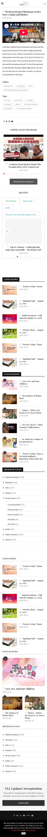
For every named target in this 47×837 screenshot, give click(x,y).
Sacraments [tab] (11, 201)
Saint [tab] (8, 208)
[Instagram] (20, 815)
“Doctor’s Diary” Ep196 (31, 286)
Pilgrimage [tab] (28, 201)
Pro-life (11, 524)
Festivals (8, 482)
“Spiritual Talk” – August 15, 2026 (31, 360)
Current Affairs (14, 504)
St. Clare (7, 100)
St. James (30, 100)
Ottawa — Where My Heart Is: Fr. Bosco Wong (30, 411)
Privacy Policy (30, 830)
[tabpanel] (23, 238)
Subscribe (23, 803)
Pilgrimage (21, 86)
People (8, 493)
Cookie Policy (17, 830)
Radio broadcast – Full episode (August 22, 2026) (30, 316)
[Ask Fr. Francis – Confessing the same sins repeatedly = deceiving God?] (23, 231)
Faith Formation (11, 477)
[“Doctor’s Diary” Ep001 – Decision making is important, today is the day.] (9, 457)
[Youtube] (24, 815)
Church (8, 539)
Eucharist (7, 104)
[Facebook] (14, 815)
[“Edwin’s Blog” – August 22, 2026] (9, 333)
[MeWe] (28, 815)
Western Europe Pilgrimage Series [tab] (21, 214)
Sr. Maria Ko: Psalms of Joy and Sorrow (31, 440)
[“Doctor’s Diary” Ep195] (9, 348)
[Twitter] (17, 815)
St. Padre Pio (8, 108)
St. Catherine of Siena (23, 108)
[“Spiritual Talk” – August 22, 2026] (9, 304)
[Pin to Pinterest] (9, 121)
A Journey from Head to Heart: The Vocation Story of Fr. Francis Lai (24, 165)
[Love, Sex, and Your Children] (9, 385)
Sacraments (8, 86)
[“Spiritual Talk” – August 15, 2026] (9, 362)
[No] (44, 828)
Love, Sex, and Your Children (29, 382)
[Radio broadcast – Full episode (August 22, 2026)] (9, 319)
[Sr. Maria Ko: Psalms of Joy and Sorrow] (9, 443)
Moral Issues (13, 509)
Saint (31, 86)
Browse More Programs (23, 181)
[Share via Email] (12, 121)
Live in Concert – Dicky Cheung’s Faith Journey (31, 426)
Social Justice (13, 514)
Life (6, 487)
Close (24, 833)
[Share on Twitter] (6, 121)
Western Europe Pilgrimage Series (16, 90)
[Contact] (32, 815)
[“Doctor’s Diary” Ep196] (9, 290)
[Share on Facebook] (4, 121)
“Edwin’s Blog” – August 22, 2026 (31, 331)
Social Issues (10, 498)
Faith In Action (11, 534)
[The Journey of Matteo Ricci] (9, 399)
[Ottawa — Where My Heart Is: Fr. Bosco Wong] (9, 414)
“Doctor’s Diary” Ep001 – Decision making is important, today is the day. (31, 456)
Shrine (17, 104)
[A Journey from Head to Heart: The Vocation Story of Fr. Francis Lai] (23, 148)
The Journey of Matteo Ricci (30, 397)
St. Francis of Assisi (30, 104)
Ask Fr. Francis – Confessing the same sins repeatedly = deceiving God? (24, 248)
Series (7, 529)
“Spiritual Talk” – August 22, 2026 (31, 302)
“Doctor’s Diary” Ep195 (31, 344)
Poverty (11, 519)
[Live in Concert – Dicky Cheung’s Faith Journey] (9, 428)
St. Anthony (18, 100)
